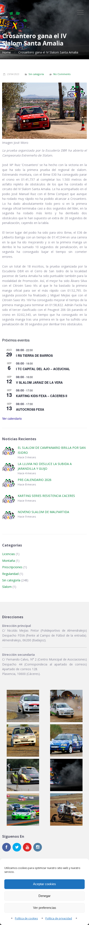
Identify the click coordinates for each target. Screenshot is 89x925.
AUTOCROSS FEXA (30, 409)
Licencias (8, 554)
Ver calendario (12, 418)
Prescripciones (12, 567)
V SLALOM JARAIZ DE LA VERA (39, 382)
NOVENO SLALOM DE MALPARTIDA (43, 512)
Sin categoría (36, 74)
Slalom (7, 587)
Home (6, 52)
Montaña (8, 561)
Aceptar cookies (44, 884)
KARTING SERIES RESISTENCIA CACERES (46, 496)
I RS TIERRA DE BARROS (34, 355)
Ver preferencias (44, 907)
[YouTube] (27, 847)
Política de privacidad (58, 918)
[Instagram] (37, 847)
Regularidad (10, 574)
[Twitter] (17, 847)
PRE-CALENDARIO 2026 (34, 480)
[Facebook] (6, 847)
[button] (23, 706)
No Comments (61, 74)
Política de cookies (26, 918)
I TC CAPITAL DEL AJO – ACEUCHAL (43, 369)
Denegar (44, 896)
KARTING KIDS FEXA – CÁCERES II (41, 396)
